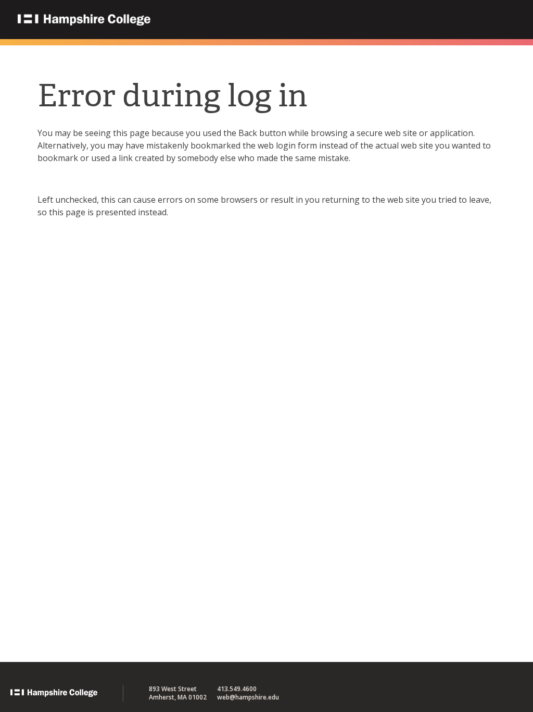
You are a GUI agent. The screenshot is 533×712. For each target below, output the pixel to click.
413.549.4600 (237, 688)
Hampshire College (150, 20)
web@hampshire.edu (248, 697)
